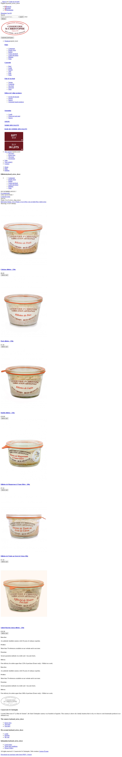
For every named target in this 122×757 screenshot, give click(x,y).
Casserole (8, 62)
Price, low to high (30, 202)
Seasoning (8, 110)
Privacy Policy (9, 748)
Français (8, 6)
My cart (7, 737)
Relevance (4, 202)
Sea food (11, 86)
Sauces (10, 100)
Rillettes (10, 57)
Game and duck (13, 54)
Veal (9, 71)
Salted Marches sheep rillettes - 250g (12, 627)
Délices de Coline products (13, 93)
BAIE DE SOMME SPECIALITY (16, 129)
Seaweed (11, 87)
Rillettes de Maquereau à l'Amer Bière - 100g (15, 484)
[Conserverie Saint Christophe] (15, 36)
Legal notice (8, 744)
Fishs (10, 59)
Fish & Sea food (10, 78)
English (8, 8)
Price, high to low (41, 202)
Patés (6, 45)
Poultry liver (12, 50)
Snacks (10, 98)
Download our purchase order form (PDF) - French (16, 754)
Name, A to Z (11, 202)
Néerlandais (9, 10)
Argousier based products (16, 102)
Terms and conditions (11, 746)
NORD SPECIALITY (12, 125)
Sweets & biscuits (13, 97)
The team (7, 724)
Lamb (10, 68)
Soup (10, 89)
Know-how (8, 723)
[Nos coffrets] (14, 140)
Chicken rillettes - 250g (8, 269)
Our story (7, 726)
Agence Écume (43, 751)
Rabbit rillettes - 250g (8, 413)
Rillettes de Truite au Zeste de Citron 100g (14, 556)
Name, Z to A (20, 202)
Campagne (11, 48)
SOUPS (7, 121)
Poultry (10, 70)
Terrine (10, 82)
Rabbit (10, 52)
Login (6, 734)
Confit (10, 114)
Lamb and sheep (13, 55)
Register (7, 735)
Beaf (9, 66)
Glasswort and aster (14, 116)
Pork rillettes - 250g (7, 341)
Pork (9, 73)
